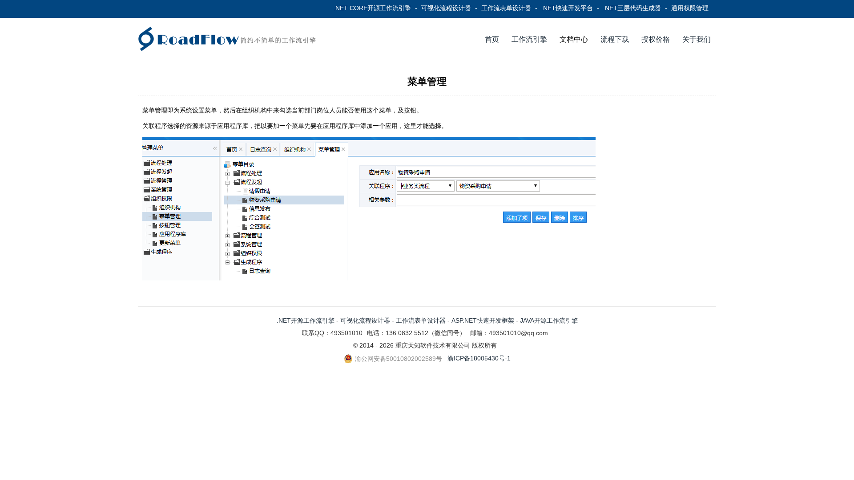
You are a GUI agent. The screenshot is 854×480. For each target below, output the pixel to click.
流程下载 (614, 39)
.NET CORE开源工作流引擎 (372, 8)
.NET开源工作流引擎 (305, 320)
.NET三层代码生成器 (632, 8)
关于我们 (696, 39)
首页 (492, 39)
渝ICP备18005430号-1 (479, 358)
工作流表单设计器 (506, 8)
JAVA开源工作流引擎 (549, 320)
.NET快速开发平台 (567, 8)
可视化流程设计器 (446, 8)
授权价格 (655, 39)
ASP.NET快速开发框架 (482, 320)
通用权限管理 (690, 8)
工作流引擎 (529, 39)
